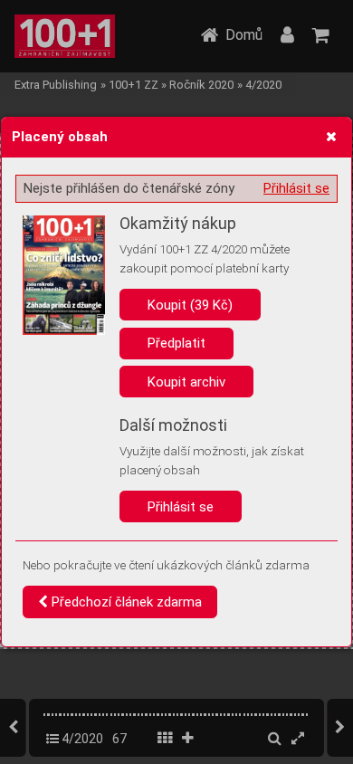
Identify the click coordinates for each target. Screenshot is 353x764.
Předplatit (176, 343)
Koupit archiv (186, 382)
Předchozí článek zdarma (125, 602)
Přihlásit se (296, 188)
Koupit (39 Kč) (190, 305)
